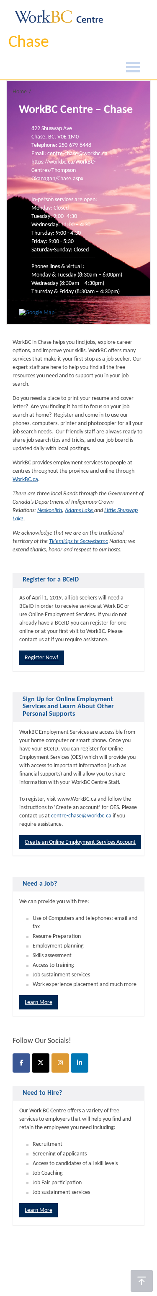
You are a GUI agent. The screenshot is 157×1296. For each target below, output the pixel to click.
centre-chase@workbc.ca (81, 816)
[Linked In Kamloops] (79, 1063)
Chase (28, 42)
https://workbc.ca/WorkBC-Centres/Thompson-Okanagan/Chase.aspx (63, 170)
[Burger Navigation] (133, 68)
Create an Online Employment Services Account (80, 842)
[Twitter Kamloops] (40, 1063)
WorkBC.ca (25, 479)
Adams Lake (79, 510)
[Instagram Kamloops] (60, 1063)
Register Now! (42, 658)
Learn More (38, 1002)
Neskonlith (49, 510)
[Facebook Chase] (21, 1063)
